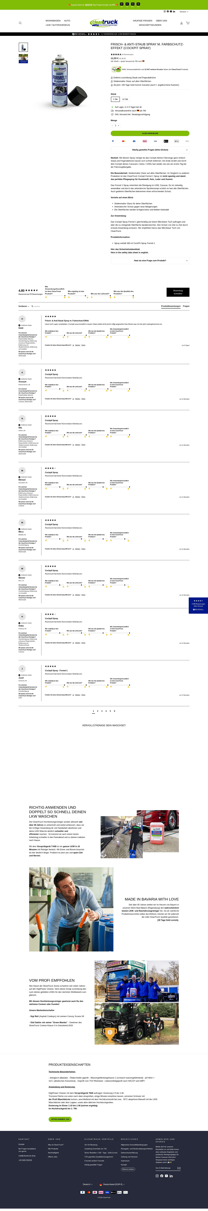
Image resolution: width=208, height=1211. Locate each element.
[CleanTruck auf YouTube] (166, 1175)
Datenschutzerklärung (129, 1153)
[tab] (171, 306)
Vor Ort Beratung (90, 1145)
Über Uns (161, 20)
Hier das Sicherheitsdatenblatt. (125, 249)
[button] (150, 54)
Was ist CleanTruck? (56, 1145)
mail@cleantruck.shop (27, 1156)
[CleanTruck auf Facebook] (161, 1175)
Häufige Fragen (142, 20)
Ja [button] (73, 345)
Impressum (125, 1161)
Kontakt (21, 1144)
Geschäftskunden (150, 25)
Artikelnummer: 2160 (60, 1119)
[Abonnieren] (179, 1168)
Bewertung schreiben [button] (178, 292)
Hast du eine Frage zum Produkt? (150, 260)
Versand (129, 61)
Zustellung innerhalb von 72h (95, 1149)
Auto (67, 20)
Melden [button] (77, 345)
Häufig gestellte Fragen (93, 1165)
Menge (114, 120)
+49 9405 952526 (25, 1160)
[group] (31, 290)
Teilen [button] (83, 345)
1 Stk (115, 99)
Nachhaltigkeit (53, 1153)
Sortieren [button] (23, 306)
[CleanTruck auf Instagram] (157, 1175)
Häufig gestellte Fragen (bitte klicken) (150, 150)
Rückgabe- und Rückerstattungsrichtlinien (137, 1149)
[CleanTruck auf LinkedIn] (171, 1175)
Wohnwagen (53, 20)
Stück (113, 94)
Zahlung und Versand (129, 1157)
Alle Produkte (53, 1149)
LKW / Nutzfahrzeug (58, 25)
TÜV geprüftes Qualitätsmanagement (98, 1157)
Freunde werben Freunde (94, 1161)
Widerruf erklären (128, 1169)
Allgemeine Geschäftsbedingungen (134, 1145)
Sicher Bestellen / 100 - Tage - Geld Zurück (100, 1153)
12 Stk (125, 99)
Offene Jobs (52, 1157)
